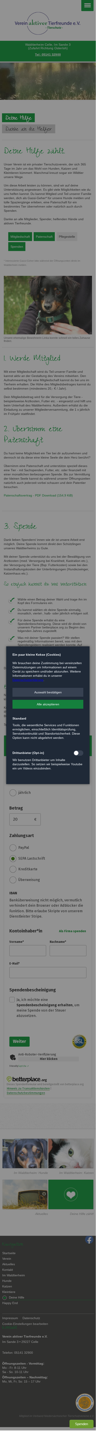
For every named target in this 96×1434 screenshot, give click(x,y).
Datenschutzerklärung (27, 680)
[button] (47, 692)
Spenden (81, 1424)
